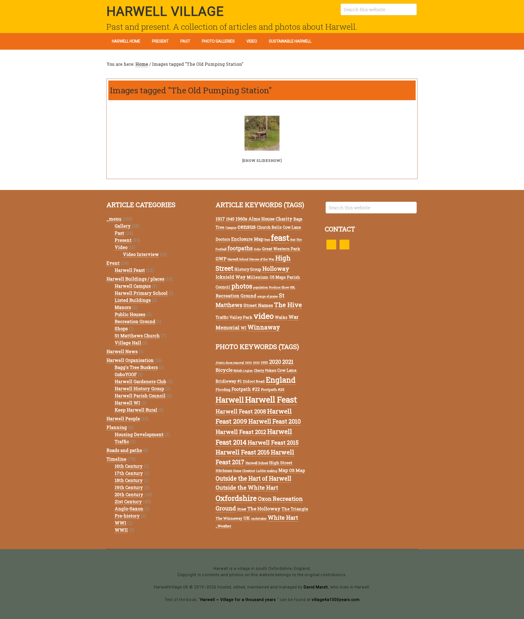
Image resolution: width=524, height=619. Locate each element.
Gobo (257, 249)
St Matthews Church (137, 335)
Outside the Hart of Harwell (253, 478)
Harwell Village (165, 11)
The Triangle (295, 508)
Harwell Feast (130, 270)
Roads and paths (124, 450)
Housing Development (139, 434)
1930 (256, 363)
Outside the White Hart (247, 487)
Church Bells (269, 227)
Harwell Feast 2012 (241, 432)
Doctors (223, 239)
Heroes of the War (261, 259)
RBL (292, 287)
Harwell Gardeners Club (140, 381)
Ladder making (266, 471)
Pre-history (127, 516)
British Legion (243, 371)
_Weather (223, 526)
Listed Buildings (133, 300)
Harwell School (238, 259)
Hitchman (224, 470)
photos (241, 286)
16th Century (129, 466)
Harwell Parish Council (140, 395)
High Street (280, 462)
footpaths (240, 248)
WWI (120, 523)
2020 (275, 361)
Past (119, 233)
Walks (281, 317)
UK (246, 518)
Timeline (116, 459)
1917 (220, 219)
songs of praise (267, 296)
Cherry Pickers (265, 370)
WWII (121, 530)
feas (267, 240)
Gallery (123, 226)
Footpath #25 (272, 389)
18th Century (129, 480)
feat (293, 240)
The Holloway (264, 508)
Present (123, 240)
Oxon (265, 498)
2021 (287, 361)
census (246, 226)
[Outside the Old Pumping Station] (262, 133)
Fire (299, 240)
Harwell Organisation (130, 360)
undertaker (259, 518)
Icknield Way (231, 277)
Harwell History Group (139, 388)
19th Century (129, 487)
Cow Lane (292, 227)
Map (283, 470)
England (281, 380)
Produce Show (279, 287)
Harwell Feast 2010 (274, 421)
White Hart (283, 517)
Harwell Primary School (141, 293)
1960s (241, 219)
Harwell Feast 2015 (273, 442)
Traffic (122, 441)
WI (243, 328)
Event (113, 263)
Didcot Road (254, 381)
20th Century (129, 494)
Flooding (223, 389)
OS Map (297, 470)
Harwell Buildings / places (135, 279)
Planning (116, 427)
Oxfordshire (236, 498)
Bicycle (224, 370)
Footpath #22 (245, 389)
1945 (230, 219)
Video (121, 247)
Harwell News (122, 351)
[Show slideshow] (262, 160)
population (260, 287)
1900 (248, 363)
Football (221, 249)
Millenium (258, 277)
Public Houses (130, 314)
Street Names (258, 305)
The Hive (288, 304)
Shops (121, 328)
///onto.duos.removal (230, 363)
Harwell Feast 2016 (243, 452)
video (264, 316)
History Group (247, 269)
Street (241, 509)
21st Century (128, 501)
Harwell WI (127, 403)
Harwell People (123, 418)
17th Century (129, 473)
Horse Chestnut (244, 471)
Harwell (230, 399)
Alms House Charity (270, 219)
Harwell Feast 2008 (241, 411)
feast (280, 237)
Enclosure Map (247, 239)
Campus (230, 228)
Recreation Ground (135, 321)
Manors (123, 307)
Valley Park (241, 317)
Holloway (275, 268)
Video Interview (141, 254)
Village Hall (128, 343)
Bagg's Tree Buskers (136, 367)
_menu (113, 219)
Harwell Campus (133, 286)
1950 (264, 363)
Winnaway (264, 327)
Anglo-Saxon (129, 508)
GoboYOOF (126, 374)
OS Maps (278, 277)
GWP (221, 258)
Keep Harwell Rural (136, 410)
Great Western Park (281, 248)
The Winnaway (229, 518)
